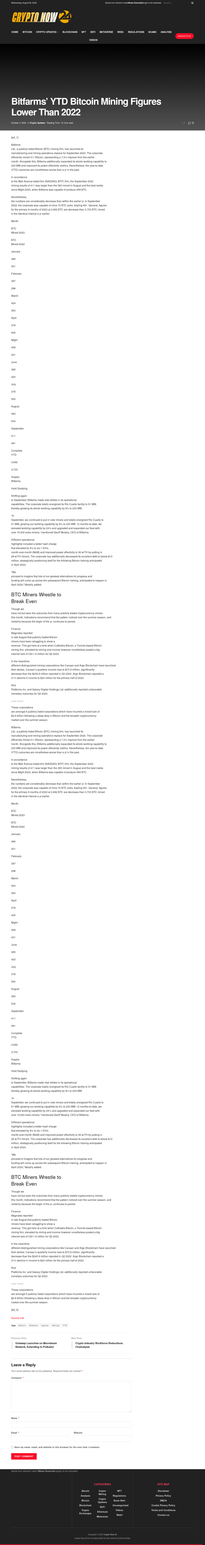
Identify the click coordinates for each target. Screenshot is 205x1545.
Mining (55, 1325)
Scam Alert (119, 1500)
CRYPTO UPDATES (46, 32)
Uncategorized (120, 1505)
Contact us (163, 1514)
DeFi (102, 1506)
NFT (84, 32)
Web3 (119, 1514)
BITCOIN (27, 32)
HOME (15, 32)
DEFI (92, 32)
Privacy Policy (163, 1495)
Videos (119, 1510)
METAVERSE (106, 32)
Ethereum (102, 1511)
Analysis (85, 1495)
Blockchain (85, 1505)
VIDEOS (93, 40)
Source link (17, 1318)
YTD (65, 1325)
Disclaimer (163, 1490)
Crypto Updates (37, 122)
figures (45, 1325)
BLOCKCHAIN (69, 32)
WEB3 (120, 32)
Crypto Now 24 (110, 1534)
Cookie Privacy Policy (163, 1505)
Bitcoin (22, 1325)
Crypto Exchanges (85, 1511)
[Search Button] (192, 2)
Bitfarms (33, 1325)
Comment (17, 1377)
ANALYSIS (166, 32)
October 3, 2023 (18, 122)
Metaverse (102, 1516)
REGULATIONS (136, 32)
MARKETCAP (184, 36)
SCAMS (152, 32)
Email (15, 1432)
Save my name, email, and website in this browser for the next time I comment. (57, 1447)
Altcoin (85, 1490)
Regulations (119, 1495)
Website (78, 1432)
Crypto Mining (102, 1492)
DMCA (163, 1500)
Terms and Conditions (163, 1510)
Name (15, 1418)
